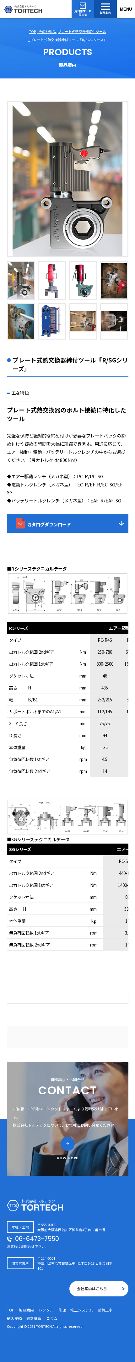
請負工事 (105, 1309)
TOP (32, 31)
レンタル (46, 1309)
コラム (51, 1318)
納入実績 (14, 1318)
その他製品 (47, 31)
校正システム (81, 1309)
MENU (126, 9)
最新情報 (33, 1318)
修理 (62, 1309)
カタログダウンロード (49, 524)
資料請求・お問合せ (82, 12)
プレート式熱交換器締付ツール (82, 31)
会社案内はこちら (92, 1288)
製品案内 (105, 12)
